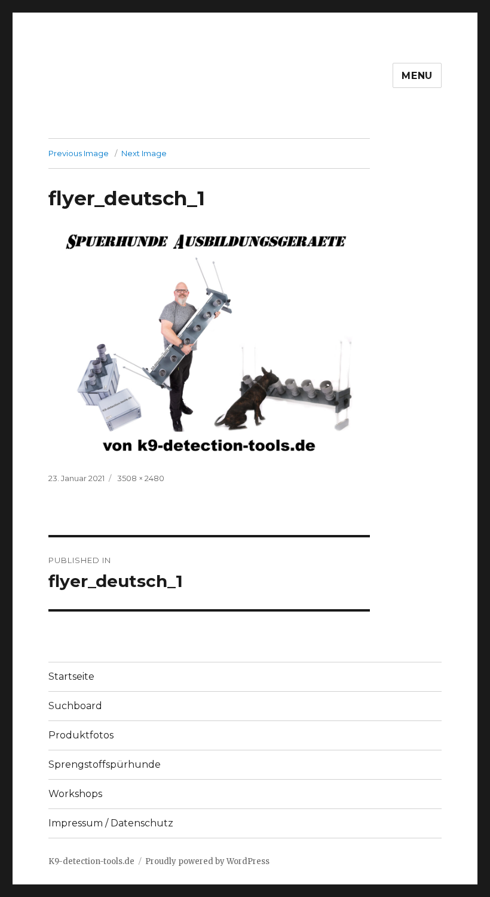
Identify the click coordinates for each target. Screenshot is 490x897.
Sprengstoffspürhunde (104, 764)
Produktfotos (81, 735)
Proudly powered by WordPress (207, 861)
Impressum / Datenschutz (110, 823)
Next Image (144, 153)
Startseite (71, 676)
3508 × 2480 (140, 478)
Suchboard (75, 705)
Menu (417, 75)
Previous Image (78, 153)
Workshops (75, 793)
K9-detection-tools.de (91, 861)
